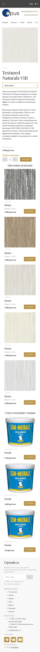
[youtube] (20, 639)
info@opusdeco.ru (15, 630)
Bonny (30, 22)
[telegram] (7, 639)
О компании (13, 592)
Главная (5, 22)
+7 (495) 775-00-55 (15, 619)
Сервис (11, 595)
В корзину (26, 159)
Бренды (11, 598)
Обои (22, 22)
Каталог (14, 22)
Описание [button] (9, 85)
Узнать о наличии (10, 155)
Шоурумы (12, 608)
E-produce (15, 647)
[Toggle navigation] (3, 4)
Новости (12, 611)
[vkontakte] (13, 639)
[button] (36, 4)
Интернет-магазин (31, 15)
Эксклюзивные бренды (29, 11)
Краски (11, 605)
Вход (31, 4)
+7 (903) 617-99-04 (15, 624)
